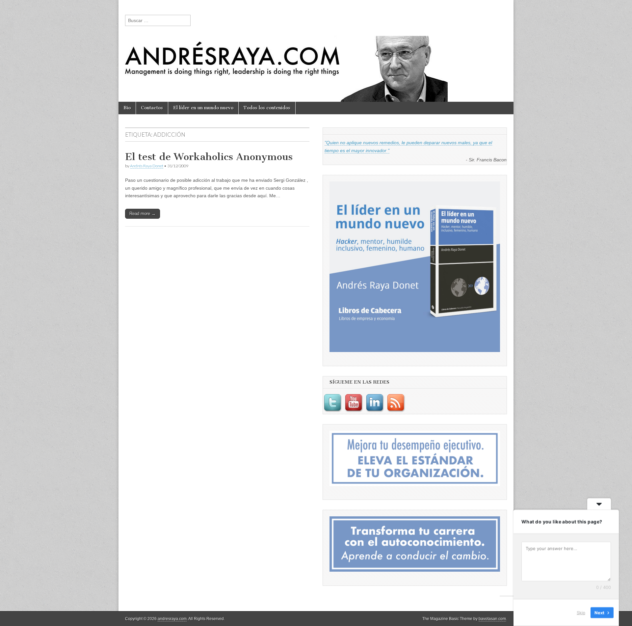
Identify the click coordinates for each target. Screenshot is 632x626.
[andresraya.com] (316, 51)
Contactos (152, 108)
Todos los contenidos (267, 108)
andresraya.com (172, 618)
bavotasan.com (492, 618)
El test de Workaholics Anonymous (209, 157)
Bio (127, 108)
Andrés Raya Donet (146, 165)
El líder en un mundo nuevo (203, 108)
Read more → (142, 213)
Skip (581, 612)
